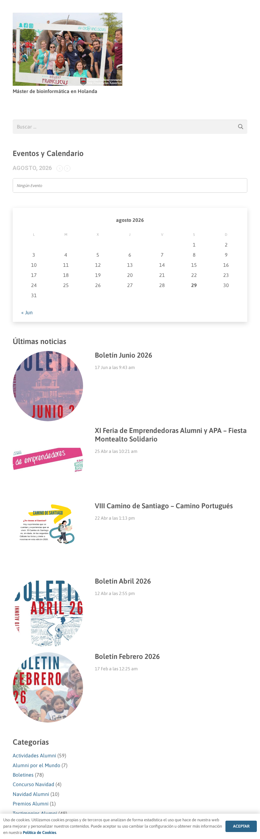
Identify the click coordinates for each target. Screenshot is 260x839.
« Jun (27, 312)
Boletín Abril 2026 (123, 581)
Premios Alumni (31, 803)
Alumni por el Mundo (36, 765)
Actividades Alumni (34, 755)
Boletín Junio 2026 (123, 355)
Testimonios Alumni (35, 813)
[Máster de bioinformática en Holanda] (67, 17)
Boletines (23, 775)
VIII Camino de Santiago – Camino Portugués (164, 506)
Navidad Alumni (31, 794)
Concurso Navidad (33, 784)
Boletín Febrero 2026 (127, 656)
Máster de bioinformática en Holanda (55, 91)
